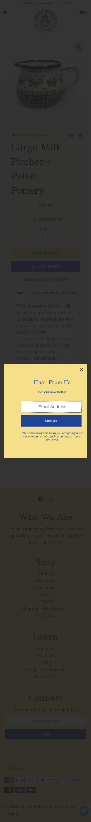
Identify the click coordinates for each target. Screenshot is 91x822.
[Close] (81, 369)
